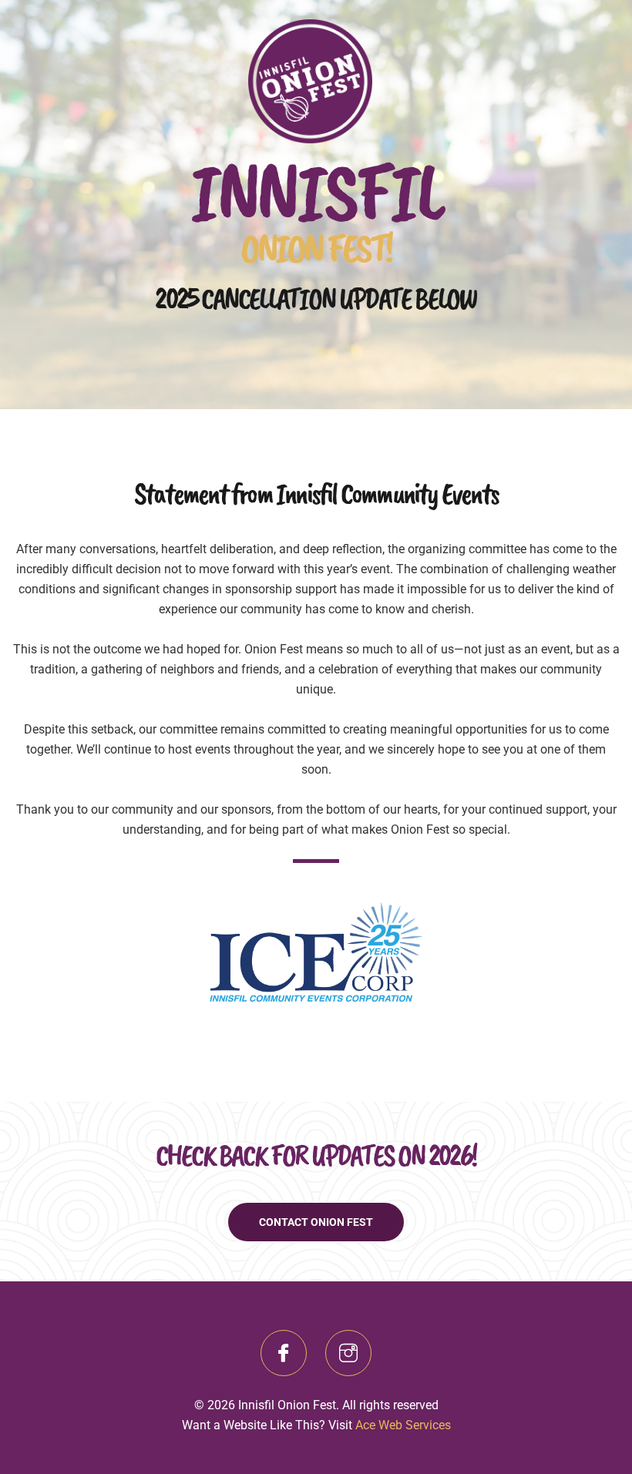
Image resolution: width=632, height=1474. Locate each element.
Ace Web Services (403, 1425)
